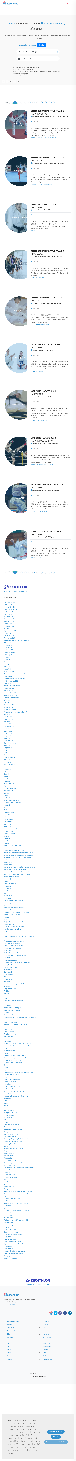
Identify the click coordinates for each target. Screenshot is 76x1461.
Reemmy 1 (7, 1206)
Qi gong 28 (7, 736)
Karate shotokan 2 (10, 812)
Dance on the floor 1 (11, 1232)
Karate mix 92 (9, 705)
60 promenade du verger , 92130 (50, 116)
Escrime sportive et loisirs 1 (13, 1148)
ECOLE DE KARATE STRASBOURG (47, 485)
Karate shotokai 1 (10, 1153)
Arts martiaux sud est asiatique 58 (16, 712)
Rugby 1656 (8, 624)
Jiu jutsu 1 (7, 1237)
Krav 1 (6, 1003)
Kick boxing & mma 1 (11, 1182)
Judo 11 (6, 752)
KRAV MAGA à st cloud (38, 277)
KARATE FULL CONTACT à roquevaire (43, 464)
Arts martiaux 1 (9, 895)
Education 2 (8, 822)
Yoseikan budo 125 (10, 693)
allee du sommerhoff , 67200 (45, 490)
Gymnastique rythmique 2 (13, 802)
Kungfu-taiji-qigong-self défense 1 (16, 1096)
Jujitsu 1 (7, 1122)
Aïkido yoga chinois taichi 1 (13, 900)
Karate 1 (7, 993)
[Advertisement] (38, 1398)
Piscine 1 (7, 1179)
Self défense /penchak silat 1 (14, 1091)
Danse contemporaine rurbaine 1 (15, 850)
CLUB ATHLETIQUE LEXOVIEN (45, 344)
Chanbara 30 (8, 733)
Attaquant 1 (8, 1158)
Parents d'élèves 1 (10, 833)
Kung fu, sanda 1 (10, 1256)
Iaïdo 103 (7, 700)
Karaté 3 (7, 781)
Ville (42, 45)
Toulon (45, 1353)
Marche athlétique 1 (11, 1134)
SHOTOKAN (36, 301)
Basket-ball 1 (8, 1089)
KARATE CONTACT (39, 114)
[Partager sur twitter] (10, 81)
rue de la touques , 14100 (43, 350)
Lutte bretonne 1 (9, 1077)
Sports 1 (7, 1103)
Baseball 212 (8, 683)
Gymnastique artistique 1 (12, 1086)
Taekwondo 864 (9, 638)
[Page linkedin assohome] (70, 1313)
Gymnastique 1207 (10, 631)
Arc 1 (6, 905)
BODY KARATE (38, 161)
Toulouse (46, 1356)
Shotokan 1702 (9, 621)
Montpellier (47, 1337)
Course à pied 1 (9, 974)
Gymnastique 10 (9, 757)
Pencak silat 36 (9, 726)
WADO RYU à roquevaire (39, 231)
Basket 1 (7, 881)
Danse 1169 (8, 633)
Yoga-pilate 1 (8, 1222)
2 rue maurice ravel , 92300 (46, 303)
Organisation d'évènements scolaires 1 (17, 1210)
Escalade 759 (8, 647)
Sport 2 (6, 793)
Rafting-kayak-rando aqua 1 (13, 922)
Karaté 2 (7, 805)
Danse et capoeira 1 (11, 884)
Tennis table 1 (8, 1029)
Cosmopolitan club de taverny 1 (15, 955)
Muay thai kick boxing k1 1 (13, 1124)
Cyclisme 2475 (9, 614)
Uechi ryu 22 (8, 740)
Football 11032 (9, 600)
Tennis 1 (7, 1108)
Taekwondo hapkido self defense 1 (16, 1055)
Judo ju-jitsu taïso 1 (11, 1144)
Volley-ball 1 (8, 910)
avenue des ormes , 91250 (43, 537)
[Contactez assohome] (60, 1313)
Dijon (9, 1334)
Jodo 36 (6, 729)
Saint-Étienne (47, 1346)
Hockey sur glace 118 (11, 697)
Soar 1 (6, 1027)
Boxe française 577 (10, 662)
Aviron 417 (7, 666)
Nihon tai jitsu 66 (10, 709)
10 (51, 102)
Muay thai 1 (8, 965)
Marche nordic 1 (9, 1110)
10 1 (5, 1101)
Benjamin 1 (8, 981)
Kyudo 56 (7, 714)
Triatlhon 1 (7, 1012)
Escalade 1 (7, 1213)
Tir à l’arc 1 (7, 991)
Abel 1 (6, 931)
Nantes (9, 1343)
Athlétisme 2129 (9, 616)
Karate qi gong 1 (9, 1036)
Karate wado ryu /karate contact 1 (16, 1203)
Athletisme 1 (8, 1005)
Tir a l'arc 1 (7, 841)
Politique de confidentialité (56, 1442)
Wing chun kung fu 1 (11, 1113)
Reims (9, 1356)
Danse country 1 (9, 924)
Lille (44, 1328)
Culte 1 (6, 1227)
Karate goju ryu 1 (10, 1136)
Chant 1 (6, 1048)
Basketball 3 (8, 776)
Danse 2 (7, 795)
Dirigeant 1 (8, 1151)
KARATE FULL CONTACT (42, 441)
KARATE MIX (37, 394)
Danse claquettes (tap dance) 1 (14, 1141)
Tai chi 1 (7, 1196)
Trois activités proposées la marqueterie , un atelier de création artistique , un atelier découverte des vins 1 (19, 874)
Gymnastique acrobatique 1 (13, 1244)
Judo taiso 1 (8, 898)
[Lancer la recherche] (57, 51)
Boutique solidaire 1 (11, 1082)
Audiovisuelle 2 (9, 810)
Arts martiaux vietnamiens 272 (14, 674)
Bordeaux (10, 1328)
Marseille (46, 1334)
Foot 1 (6, 1127)
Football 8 (7, 762)
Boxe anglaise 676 (10, 655)
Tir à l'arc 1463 (9, 626)
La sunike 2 (8, 814)
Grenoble (10, 1337)
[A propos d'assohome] (51, 1313)
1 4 (5, 771)
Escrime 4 (7, 769)
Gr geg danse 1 (9, 979)
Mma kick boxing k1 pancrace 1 (15, 845)
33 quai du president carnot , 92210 (47, 256)
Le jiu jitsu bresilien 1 (11, 1160)
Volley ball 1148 (9, 635)
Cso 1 (6, 1067)
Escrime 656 (8, 657)
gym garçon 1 (8, 969)
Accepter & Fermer (55, 1431)
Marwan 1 (7, 1041)
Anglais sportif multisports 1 (14, 941)
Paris (9, 1353)
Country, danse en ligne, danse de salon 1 (18, 962)
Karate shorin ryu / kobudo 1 (14, 984)
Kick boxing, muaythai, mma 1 (14, 891)
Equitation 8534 (9, 602)
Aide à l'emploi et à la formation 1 (15, 1253)
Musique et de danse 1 (11, 960)
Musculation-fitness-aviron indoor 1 (16, 1046)
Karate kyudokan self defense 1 (15, 907)
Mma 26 (7, 738)
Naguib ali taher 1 (10, 989)
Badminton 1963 (9, 619)
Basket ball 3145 (9, 612)
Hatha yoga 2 (8, 819)
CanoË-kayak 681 (10, 652)
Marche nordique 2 (10, 829)
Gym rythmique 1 (10, 1239)
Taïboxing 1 (8, 843)
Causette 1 (7, 838)
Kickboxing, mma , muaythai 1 (14, 1163)
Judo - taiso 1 (8, 998)
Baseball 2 (7, 826)
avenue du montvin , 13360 (45, 210)
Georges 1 (7, 886)
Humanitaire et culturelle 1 (13, 948)
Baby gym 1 (8, 972)
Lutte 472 (7, 664)
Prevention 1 (8, 1098)
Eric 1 (6, 1053)
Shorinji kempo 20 (10, 743)
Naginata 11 (8, 748)
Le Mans (45, 1324)
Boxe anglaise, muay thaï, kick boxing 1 (17, 1139)
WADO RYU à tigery (37, 558)
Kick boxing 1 (8, 1217)
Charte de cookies (38, 1379)
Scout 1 (6, 1065)
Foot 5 (6, 767)
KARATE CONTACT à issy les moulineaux (44, 137)
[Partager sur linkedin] (14, 81)
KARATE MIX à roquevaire (39, 420)
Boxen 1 (7, 1105)
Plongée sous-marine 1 (12, 967)
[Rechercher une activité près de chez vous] (64, 3)
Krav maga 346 (9, 671)
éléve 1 (6, 1208)
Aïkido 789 (7, 643)
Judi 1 (6, 1201)
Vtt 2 (5, 807)
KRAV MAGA (37, 254)
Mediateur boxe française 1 (13, 1000)
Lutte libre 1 (8, 1093)
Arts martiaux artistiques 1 (13, 1008)
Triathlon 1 (7, 860)
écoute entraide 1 (10, 1051)
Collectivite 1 (8, 1246)
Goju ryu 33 (8, 731)
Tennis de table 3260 (11, 609)
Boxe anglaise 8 (9, 764)
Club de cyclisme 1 (10, 1022)
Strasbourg (46, 1349)
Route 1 (6, 1189)
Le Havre (46, 1321)
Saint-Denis (47, 1343)
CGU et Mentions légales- (38, 1376)
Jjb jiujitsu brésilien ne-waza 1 (14, 1234)
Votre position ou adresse (27, 45)
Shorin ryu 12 (8, 745)
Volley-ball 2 (8, 824)
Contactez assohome (9, 1304)
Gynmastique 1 (9, 1070)
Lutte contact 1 (9, 1215)
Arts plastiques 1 (10, 1115)
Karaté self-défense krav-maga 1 (15, 1251)
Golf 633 (7, 659)
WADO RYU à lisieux (37, 371)
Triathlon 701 (8, 650)
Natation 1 (7, 917)
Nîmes (9, 1349)
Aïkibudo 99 (8, 702)
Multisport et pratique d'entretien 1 (16, 1024)
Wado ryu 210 (9, 688)
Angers (9, 1324)
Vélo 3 (6, 779)
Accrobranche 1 (9, 1165)
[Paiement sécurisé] (56, 1313)
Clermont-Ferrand (13, 1331)
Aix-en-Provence (13, 1321)
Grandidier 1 (8, 888)
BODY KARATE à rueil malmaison (41, 184)
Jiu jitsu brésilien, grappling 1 (14, 926)
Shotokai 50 (8, 717)
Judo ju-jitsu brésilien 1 (12, 1079)
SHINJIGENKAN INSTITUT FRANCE (47, 111)
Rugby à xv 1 (8, 893)
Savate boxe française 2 (12, 800)
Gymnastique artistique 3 (12, 786)
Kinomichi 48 (8, 719)
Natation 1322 (9, 628)
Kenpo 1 (7, 977)
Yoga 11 (6, 750)
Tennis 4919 (8, 604)
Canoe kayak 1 (9, 1031)
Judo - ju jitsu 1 (9, 879)
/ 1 (5, 1120)
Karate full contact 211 (12, 686)
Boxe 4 (6, 774)
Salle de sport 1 (9, 903)
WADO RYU (36, 207)
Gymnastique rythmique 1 (13, 1062)
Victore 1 (7, 836)
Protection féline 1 (10, 1177)
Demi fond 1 (8, 934)
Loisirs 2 (7, 817)
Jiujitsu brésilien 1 (10, 1175)
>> (58, 102)
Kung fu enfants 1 (10, 1132)
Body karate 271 (9, 676)
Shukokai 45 (8, 721)
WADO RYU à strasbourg (39, 511)
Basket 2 (7, 798)
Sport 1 (6, 1146)
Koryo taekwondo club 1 (12, 1241)
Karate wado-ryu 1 (10, 1258)
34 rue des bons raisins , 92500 (48, 163)
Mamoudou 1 (8, 1249)
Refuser (56, 1436)
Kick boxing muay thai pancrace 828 (16, 640)
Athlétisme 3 (8, 791)
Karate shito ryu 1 (10, 862)
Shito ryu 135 (8, 690)
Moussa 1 (7, 996)
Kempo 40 (7, 724)
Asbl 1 (6, 919)
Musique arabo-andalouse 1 (13, 1129)
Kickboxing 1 (8, 1155)
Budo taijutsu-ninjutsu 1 (12, 953)
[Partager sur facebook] (7, 81)
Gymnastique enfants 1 (12, 1198)
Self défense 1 (9, 1039)
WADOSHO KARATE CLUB (43, 204)
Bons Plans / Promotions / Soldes (15, 591)
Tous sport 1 (8, 848)
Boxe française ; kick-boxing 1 (14, 943)
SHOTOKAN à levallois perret (40, 324)
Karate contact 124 (10, 695)
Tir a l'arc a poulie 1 (10, 1034)
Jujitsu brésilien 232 (11, 681)
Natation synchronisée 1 (12, 929)
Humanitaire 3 (9, 783)
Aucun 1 (7, 1184)
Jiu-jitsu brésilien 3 (10, 788)
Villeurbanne (47, 1359)
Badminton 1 (8, 957)
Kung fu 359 (8, 669)
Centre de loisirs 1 (10, 831)
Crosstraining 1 (9, 1225)
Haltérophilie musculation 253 (14, 678)
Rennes (9, 1359)
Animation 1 (8, 986)
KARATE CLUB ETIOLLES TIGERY (47, 531)
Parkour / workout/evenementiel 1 (16, 1220)
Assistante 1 (8, 950)
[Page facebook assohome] (65, 1313)
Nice (8, 1346)
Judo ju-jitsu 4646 (10, 607)
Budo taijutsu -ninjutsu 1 (12, 1010)
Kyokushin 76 (8, 707)
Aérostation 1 (8, 864)
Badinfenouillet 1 (10, 1015)
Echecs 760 (8, 645)
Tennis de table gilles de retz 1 (14, 946)
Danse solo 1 (8, 1172)
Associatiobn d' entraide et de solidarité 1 (18, 1043)
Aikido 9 (7, 760)
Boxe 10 (7, 755)
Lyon (44, 1331)
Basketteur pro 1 (9, 1186)
